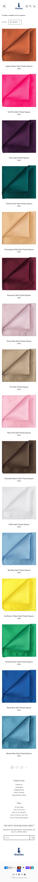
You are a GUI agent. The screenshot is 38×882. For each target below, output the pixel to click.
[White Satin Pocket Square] (19, 503)
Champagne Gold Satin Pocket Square (19, 249)
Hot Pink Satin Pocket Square (19, 112)
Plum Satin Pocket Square (19, 158)
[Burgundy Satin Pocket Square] (19, 274)
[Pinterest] (22, 874)
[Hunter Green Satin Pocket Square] (19, 182)
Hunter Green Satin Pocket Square (19, 203)
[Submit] (32, 837)
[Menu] (4, 6)
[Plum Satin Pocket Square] (19, 137)
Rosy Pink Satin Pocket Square (19, 433)
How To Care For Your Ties (19, 815)
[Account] (26, 6)
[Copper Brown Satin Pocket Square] (19, 45)
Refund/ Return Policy (19, 795)
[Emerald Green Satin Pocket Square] (19, 641)
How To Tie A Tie (19, 810)
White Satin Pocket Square (19, 524)
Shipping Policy (19, 790)
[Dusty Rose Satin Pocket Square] (19, 320)
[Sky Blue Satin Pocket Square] (19, 549)
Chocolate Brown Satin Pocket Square (19, 478)
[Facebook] (16, 874)
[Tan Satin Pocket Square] (19, 366)
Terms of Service (19, 793)
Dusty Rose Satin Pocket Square (19, 341)
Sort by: (4, 22)
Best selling (13, 22)
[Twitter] (19, 874)
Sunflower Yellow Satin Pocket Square (19, 616)
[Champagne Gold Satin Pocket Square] (19, 228)
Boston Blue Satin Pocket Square (19, 753)
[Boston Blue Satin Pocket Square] (19, 732)
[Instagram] (13, 874)
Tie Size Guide (19, 807)
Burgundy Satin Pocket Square (19, 295)
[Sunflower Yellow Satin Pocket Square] (19, 595)
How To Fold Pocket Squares (19, 818)
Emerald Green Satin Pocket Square (19, 662)
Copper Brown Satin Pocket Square (19, 66)
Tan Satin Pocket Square (19, 387)
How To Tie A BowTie (19, 812)
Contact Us (19, 785)
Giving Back (19, 787)
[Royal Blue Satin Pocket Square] (19, 686)
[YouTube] (25, 874)
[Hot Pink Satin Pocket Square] (19, 91)
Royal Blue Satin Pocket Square (19, 708)
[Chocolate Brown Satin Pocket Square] (19, 457)
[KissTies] (19, 6)
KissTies (24, 878)
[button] (30, 6)
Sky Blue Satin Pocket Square (19, 570)
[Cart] (34, 6)
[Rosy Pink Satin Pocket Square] (19, 411)
